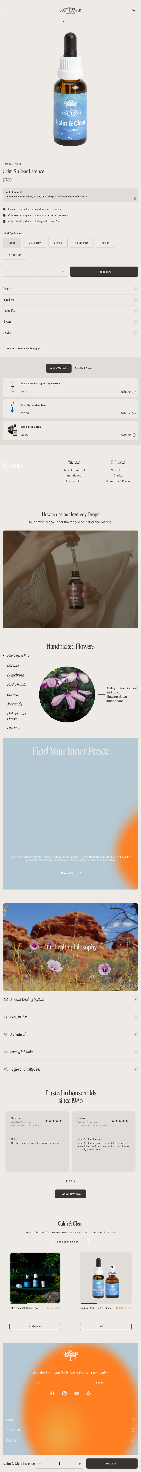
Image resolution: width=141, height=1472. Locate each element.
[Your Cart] (133, 10)
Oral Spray (35, 242)
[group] (37, 1141)
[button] (66, 1181)
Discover (12, 1440)
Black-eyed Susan (30, 426)
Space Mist (81, 242)
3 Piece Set (14, 254)
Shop (9, 1419)
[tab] (20, 655)
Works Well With (59, 368)
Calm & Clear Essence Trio (23, 1308)
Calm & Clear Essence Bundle (95, 1308)
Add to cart (104, 271)
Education (13, 1429)
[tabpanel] (88, 694)
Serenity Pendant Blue (33, 405)
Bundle (58, 242)
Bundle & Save (83, 368)
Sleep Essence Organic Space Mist (40, 383)
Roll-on (105, 242)
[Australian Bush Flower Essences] (70, 10)
